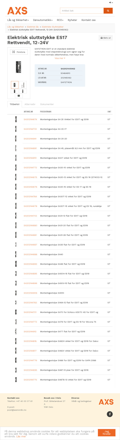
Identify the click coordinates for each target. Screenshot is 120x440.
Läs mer (21, 436)
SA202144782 (30, 302)
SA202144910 (30, 158)
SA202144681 (30, 235)
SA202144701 (30, 312)
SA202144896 (30, 283)
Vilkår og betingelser (81, 401)
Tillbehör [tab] (15, 104)
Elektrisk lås (33, 27)
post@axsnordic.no (16, 410)
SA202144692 (30, 264)
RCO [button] (59, 20)
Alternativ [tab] (30, 104)
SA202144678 (30, 206)
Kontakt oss (89, 20)
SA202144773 (30, 322)
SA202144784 (30, 196)
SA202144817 (30, 351)
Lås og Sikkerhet (15, 27)
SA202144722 (30, 129)
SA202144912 (30, 331)
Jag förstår (107, 432)
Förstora (20, 52)
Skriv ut (107, 38)
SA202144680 (30, 225)
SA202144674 (30, 119)
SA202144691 (30, 148)
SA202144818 (30, 341)
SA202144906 (30, 293)
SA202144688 (30, 254)
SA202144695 (30, 370)
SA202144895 (30, 273)
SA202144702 (30, 216)
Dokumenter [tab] (47, 104)
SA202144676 (30, 187)
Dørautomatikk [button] (42, 20)
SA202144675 (30, 177)
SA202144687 (30, 245)
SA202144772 (30, 167)
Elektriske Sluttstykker (53, 27)
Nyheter (72, 20)
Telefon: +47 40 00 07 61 (19, 401)
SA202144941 (30, 138)
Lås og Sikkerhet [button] (17, 20)
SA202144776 (30, 360)
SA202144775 (30, 379)
